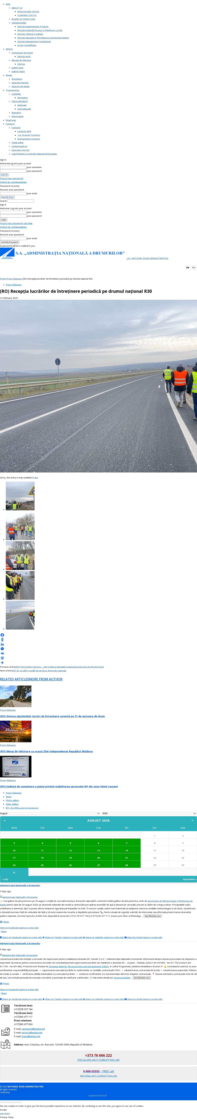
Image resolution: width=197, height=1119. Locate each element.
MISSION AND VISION (28, 11)
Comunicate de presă (22, 52)
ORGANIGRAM (19, 22)
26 (70, 865)
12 (70, 850)
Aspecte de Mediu (21, 86)
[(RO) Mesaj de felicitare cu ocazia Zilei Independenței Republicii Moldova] (15, 741)
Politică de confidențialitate (13, 182)
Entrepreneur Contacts (28, 138)
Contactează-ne (19, 146)
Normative (22, 97)
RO (193, 267)
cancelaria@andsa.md (33, 1028)
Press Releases (14, 278)
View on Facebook (19, 927)
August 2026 (98, 820)
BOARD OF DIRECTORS (23, 19)
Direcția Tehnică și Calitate (30, 34)
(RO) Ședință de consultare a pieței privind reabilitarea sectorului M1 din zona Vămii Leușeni (59, 786)
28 (126, 865)
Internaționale (24, 108)
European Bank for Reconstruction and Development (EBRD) (79, 966)
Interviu (21, 63)
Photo (6, 921)
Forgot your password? (11, 178)
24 (14, 865)
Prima (3, 278)
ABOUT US (17, 7)
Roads (9, 75)
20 (98, 857)
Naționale (22, 105)
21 (126, 857)
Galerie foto (17, 67)
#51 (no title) (22, 807)
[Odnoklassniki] (98, 639)
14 (126, 850)
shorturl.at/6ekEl (122, 977)
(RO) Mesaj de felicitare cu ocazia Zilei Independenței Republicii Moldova (46, 751)
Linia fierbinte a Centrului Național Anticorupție (34, 153)
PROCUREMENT (20, 101)
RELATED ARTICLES (14, 679)
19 (70, 857)
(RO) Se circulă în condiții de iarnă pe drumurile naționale (39, 670)
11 (42, 850)
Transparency (12, 90)
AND (8, 4)
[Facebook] (98, 635)
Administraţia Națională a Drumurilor (20, 885)
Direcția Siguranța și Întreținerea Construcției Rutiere (43, 37)
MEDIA (9, 49)
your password (34, 170)
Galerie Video (18, 71)
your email (32, 193)
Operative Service (20, 150)
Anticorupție (17, 116)
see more (5, 1113)
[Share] (98, 662)
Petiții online (18, 142)
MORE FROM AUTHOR (45, 679)
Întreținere (17, 78)
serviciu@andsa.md (32, 1032)
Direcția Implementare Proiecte (33, 26)
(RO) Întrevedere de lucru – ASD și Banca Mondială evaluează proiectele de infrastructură (59, 666)
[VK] (98, 653)
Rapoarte (16, 112)
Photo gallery (12, 800)
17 (14, 857)
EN (187, 267)
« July (5, 879)
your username (34, 167)
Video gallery (12, 804)
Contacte (16, 127)
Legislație (16, 93)
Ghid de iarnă (23, 56)
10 (14, 850)
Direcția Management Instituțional (34, 41)
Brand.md (14, 1092)
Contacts (10, 123)
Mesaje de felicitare (21, 60)
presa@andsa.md (31, 1036)
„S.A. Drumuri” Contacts (28, 135)
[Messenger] (98, 649)
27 (98, 865)
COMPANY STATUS (26, 15)
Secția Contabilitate (26, 45)
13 (98, 850)
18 (42, 857)
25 (42, 865)
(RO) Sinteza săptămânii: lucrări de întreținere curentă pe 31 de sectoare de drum (52, 716)
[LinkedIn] (98, 644)
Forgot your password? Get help (16, 223)
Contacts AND (24, 131)
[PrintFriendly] (98, 658)
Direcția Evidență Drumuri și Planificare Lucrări (39, 30)
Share (4, 931)
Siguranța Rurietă (20, 82)
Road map (11, 120)
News (9, 796)
